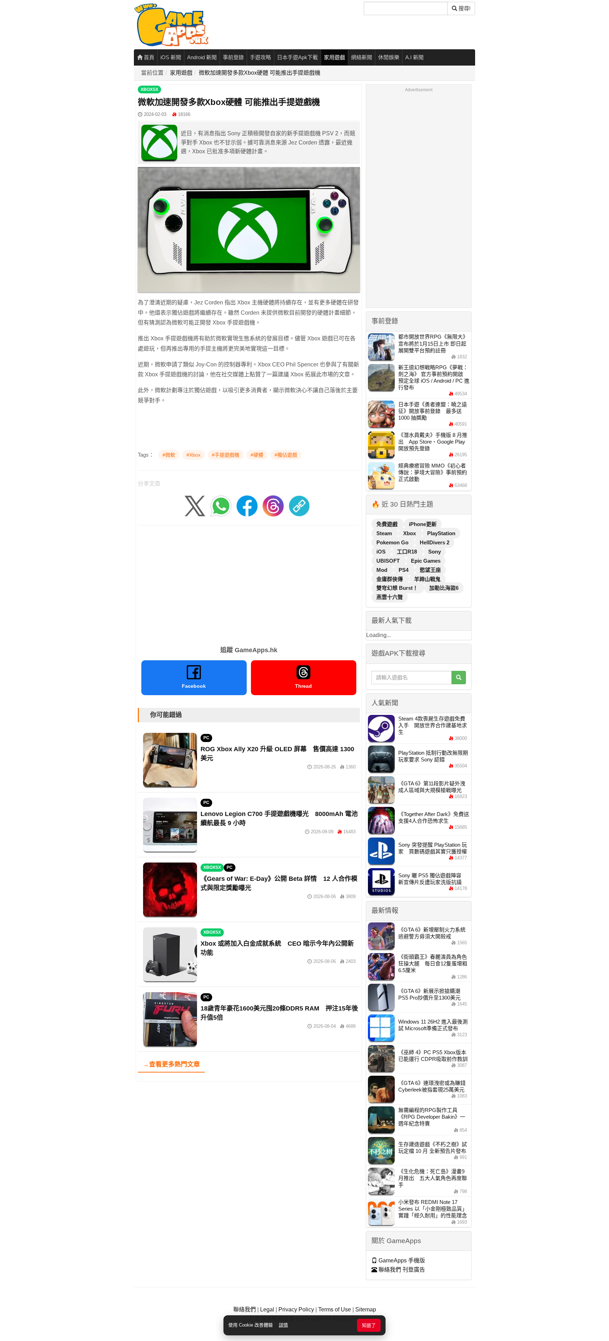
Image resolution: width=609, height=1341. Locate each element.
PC (206, 737)
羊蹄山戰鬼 (427, 579)
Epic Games (426, 561)
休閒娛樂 (388, 57)
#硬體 (257, 455)
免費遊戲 (387, 524)
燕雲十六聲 (389, 597)
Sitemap (365, 1309)
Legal (267, 1309)
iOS (381, 552)
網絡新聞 (361, 57)
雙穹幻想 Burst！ (397, 588)
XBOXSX (149, 89)
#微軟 (168, 455)
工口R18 (407, 552)
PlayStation (441, 533)
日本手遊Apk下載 (297, 57)
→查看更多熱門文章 (171, 1064)
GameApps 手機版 (401, 1260)
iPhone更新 (423, 524)
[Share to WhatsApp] (221, 506)
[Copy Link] (299, 506)
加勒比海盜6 (444, 588)
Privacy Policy (296, 1309)
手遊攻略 (260, 57)
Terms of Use (334, 1309)
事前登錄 (233, 57)
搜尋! (463, 8)
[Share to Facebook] (247, 506)
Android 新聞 (202, 57)
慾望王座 (430, 570)
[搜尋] (458, 677)
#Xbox (193, 455)
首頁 (148, 57)
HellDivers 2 (434, 542)
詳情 (283, 1325)
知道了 (369, 1325)
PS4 (404, 570)
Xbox (410, 533)
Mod (382, 570)
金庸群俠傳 (390, 579)
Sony (434, 552)
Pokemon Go (393, 542)
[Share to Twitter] (194, 506)
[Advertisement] (249, 583)
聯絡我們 (244, 1309)
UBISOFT (388, 561)
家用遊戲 (334, 57)
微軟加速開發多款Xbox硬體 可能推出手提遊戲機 (259, 73)
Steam (384, 533)
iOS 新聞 (170, 57)
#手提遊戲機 (225, 455)
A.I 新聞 (414, 57)
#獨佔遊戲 (286, 455)
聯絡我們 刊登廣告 (401, 1270)
